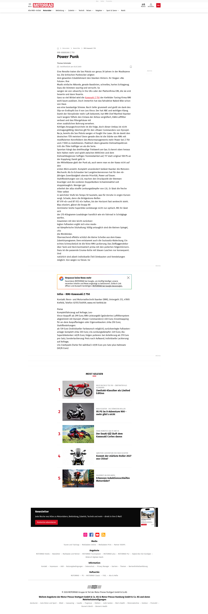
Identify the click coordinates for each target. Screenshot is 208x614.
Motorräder (47, 11)
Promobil (153, 603)
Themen (123, 566)
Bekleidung (60, 11)
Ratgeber (99, 11)
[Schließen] (128, 277)
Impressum (54, 566)
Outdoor (145, 603)
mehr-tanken (108, 603)
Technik (81, 11)
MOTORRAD (75, 576)
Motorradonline (133, 603)
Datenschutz (89, 566)
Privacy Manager (103, 566)
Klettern (98, 603)
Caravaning (70, 603)
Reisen (88, 11)
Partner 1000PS (119, 545)
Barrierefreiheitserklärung (138, 566)
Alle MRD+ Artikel (34, 11)
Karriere (114, 566)
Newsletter (56, 554)
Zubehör (71, 11)
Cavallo (79, 603)
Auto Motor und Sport (48, 603)
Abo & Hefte (113, 576)
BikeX (61, 603)
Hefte (102, 1)
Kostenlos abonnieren (46, 522)
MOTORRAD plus (109, 554)
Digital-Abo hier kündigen (141, 554)
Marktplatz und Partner (71, 554)
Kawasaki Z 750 (92, 97)
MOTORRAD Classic (93, 576)
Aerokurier (34, 603)
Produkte (109, 1)
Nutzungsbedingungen (74, 566)
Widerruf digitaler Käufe (94, 557)
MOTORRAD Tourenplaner (91, 554)
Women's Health (101, 606)
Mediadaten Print (105, 545)
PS (83, 576)
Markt (123, 11)
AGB (62, 566)
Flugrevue (88, 603)
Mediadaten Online (89, 545)
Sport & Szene (111, 11)
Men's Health (120, 603)
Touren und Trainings (71, 545)
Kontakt (44, 566)
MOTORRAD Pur (123, 554)
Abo (97, 1)
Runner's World (87, 606)
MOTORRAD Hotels (43, 554)
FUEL (104, 576)
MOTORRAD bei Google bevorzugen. (107, 286)
